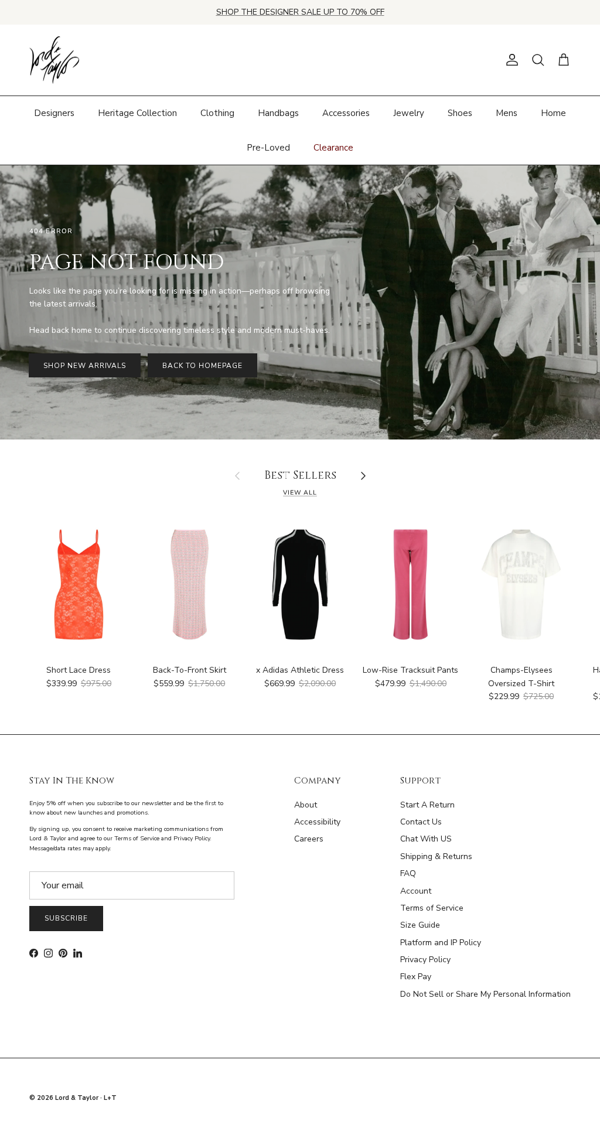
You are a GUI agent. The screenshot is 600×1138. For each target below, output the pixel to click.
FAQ (408, 873)
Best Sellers (300, 476)
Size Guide (420, 925)
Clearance (333, 148)
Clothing (217, 113)
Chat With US (426, 838)
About (305, 804)
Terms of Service (431, 908)
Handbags (278, 113)
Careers (308, 838)
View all (300, 492)
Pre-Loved (268, 148)
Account (415, 891)
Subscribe (66, 918)
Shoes (460, 113)
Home (553, 113)
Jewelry (408, 113)
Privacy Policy (425, 959)
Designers (54, 113)
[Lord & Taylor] (54, 60)
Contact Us (421, 821)
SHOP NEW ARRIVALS (84, 365)
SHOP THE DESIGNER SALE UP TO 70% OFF (300, 12)
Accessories (346, 113)
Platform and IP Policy (440, 942)
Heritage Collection (137, 113)
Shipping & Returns (436, 856)
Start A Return (427, 804)
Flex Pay (415, 976)
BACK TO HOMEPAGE (202, 365)
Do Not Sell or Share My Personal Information (485, 994)
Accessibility (317, 821)
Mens (506, 113)
